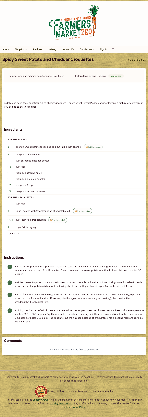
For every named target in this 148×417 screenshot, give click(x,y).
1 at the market (93, 147)
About (5, 49)
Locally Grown (41, 399)
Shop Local (21, 49)
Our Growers (87, 49)
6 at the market (82, 211)
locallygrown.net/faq (61, 403)
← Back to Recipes (135, 60)
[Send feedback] (113, 49)
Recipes (37, 49)
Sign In (103, 49)
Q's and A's (68, 49)
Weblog (52, 49)
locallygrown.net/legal (73, 407)
